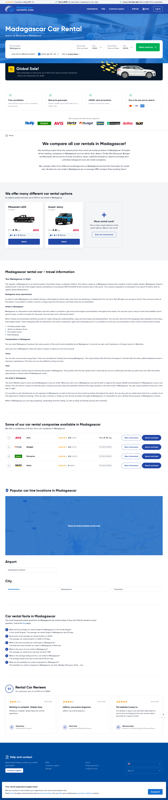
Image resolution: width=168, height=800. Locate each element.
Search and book (151, 438)
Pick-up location (15, 46)
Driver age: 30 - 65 (48, 54)
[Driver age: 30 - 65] (39, 54)
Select (24, 241)
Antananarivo (14, 589)
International (92, 9)
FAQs (47, 762)
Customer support (116, 9)
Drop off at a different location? (23, 54)
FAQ (103, 9)
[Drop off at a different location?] (9, 54)
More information (131, 438)
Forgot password (91, 766)
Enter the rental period (104, 234)
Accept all (155, 791)
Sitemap (48, 769)
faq (24, 623)
